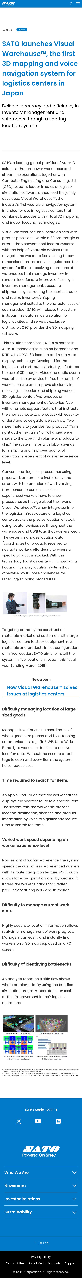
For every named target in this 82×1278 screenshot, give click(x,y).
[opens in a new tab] (21, 1121)
